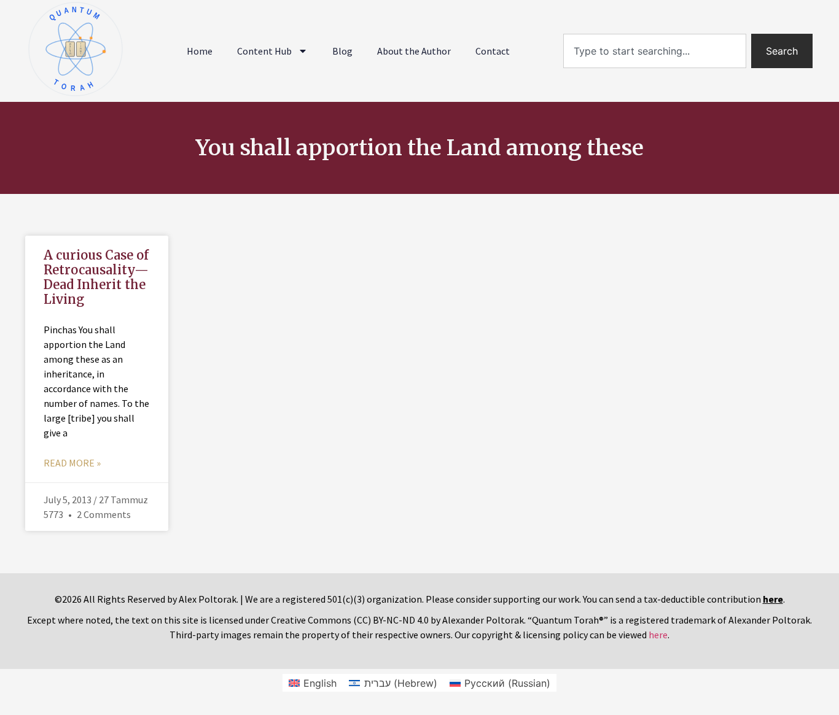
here (658, 634)
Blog (342, 51)
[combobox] (654, 51)
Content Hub (264, 51)
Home (200, 51)
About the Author (414, 51)
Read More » (72, 463)
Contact (492, 51)
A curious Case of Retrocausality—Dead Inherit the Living (96, 277)
